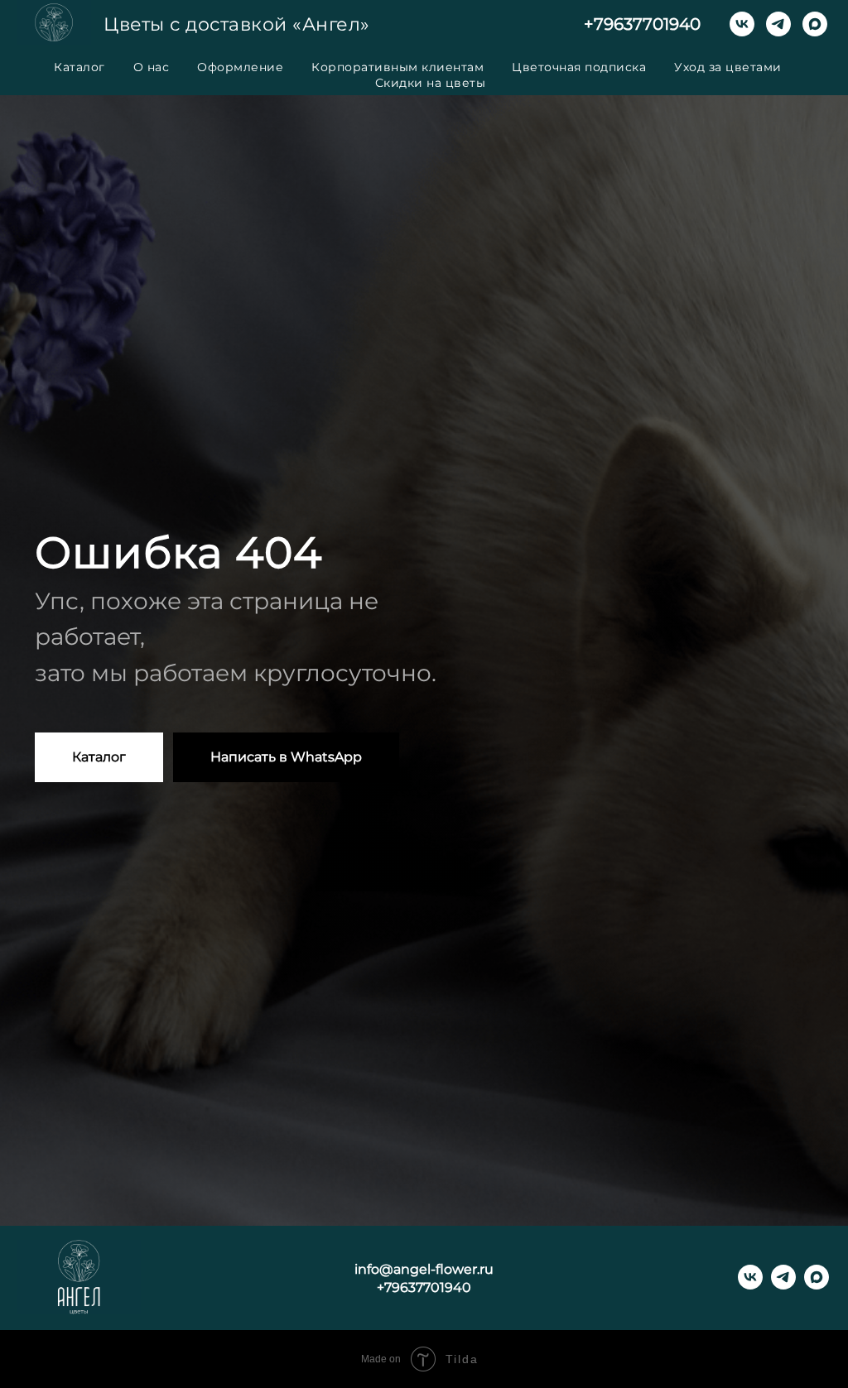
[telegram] (778, 24)
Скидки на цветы (430, 82)
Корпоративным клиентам (397, 67)
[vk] (742, 24)
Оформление (240, 67)
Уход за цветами (728, 67)
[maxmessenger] (814, 24)
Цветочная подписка (579, 67)
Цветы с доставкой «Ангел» (237, 24)
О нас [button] (151, 67)
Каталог (79, 67)
